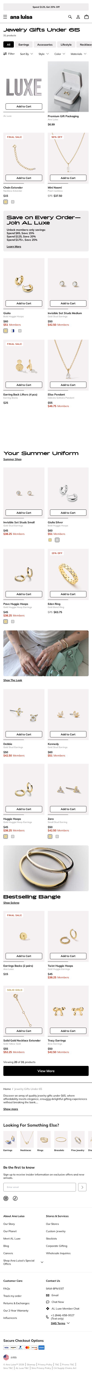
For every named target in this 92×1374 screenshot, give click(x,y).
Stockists (51, 1238)
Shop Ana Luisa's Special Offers (18, 1262)
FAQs (6, 1288)
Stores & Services (57, 1216)
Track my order (12, 1296)
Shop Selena (11, 902)
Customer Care (13, 1280)
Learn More (14, 246)
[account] (78, 17)
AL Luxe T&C (22, 1368)
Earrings (24, 44)
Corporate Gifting (56, 1246)
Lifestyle (66, 44)
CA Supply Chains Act (65, 1368)
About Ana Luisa (13, 1216)
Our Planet (10, 1231)
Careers (8, 1253)
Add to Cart (24, 106)
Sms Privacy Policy (41, 1368)
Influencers (10, 1318)
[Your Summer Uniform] (46, 431)
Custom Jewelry (55, 1231)
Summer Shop (12, 459)
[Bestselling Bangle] (46, 868)
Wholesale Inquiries (58, 1253)
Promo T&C (68, 1364)
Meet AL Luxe (12, 1238)
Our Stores (52, 1224)
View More (46, 1071)
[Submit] (82, 1187)
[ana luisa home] (21, 17)
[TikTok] (15, 1198)
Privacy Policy (45, 1364)
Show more (10, 1109)
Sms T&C (8, 1368)
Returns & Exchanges (16, 1303)
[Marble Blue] (12, 330)
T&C (57, 1364)
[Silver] (12, 201)
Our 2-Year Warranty (15, 1310)
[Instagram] (5, 1198)
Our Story (9, 1224)
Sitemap (31, 1364)
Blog (6, 1246)
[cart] (86, 17)
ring (48, 1099)
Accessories (44, 44)
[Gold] (5, 201)
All (8, 44)
